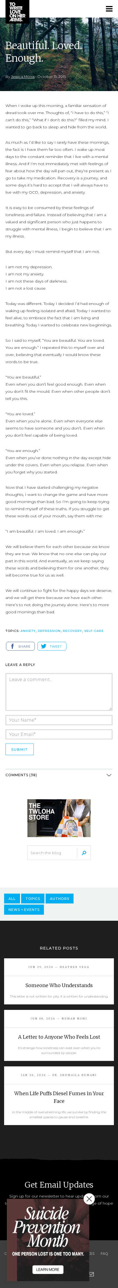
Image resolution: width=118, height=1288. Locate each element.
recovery (72, 631)
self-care (94, 631)
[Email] (91, 1274)
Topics (33, 899)
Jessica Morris (23, 76)
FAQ (104, 1254)
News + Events (24, 910)
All (12, 899)
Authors (59, 899)
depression (49, 631)
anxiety (28, 631)
